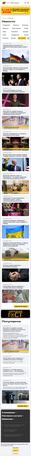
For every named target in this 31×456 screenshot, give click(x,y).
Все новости (22, 38)
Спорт (4, 35)
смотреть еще (21, 306)
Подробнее (16, 448)
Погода (26, 35)
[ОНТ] (4, 2)
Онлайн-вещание (14, 3)
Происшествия (16, 28)
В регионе (5, 38)
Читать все (22, 406)
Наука (4, 31)
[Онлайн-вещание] (15, 10)
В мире (26, 28)
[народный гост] (15, 314)
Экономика (25, 25)
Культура (25, 31)
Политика (16, 25)
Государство (6, 25)
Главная (4, 18)
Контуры (13, 38)
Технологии (14, 31)
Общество (5, 28)
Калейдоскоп (15, 35)
